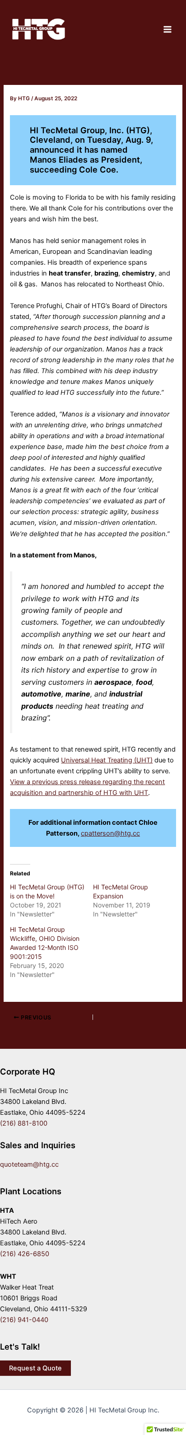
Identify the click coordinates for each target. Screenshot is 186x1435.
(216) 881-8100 (23, 1123)
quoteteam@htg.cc (29, 1164)
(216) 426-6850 (24, 1254)
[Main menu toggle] (167, 29)
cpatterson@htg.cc (110, 833)
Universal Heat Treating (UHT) (107, 760)
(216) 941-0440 (24, 1320)
